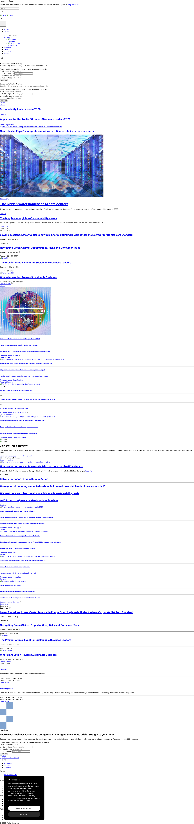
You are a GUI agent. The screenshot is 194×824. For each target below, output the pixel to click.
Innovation (4, 554)
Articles (7, 765)
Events (6, 31)
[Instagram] (4, 811)
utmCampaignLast (7, 73)
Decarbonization (6, 460)
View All (7, 37)
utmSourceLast (6, 78)
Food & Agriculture (7, 125)
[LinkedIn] (1, 811)
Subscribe (4, 80)
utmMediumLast (6, 76)
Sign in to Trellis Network (9, 758)
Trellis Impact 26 (10, 775)
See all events (5, 284)
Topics (6, 29)
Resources (8, 763)
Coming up (4, 226)
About (6, 53)
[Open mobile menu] (3, 24)
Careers (3, 115)
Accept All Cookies (24, 808)
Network (7, 49)
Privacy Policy (25, 801)
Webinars (7, 47)
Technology (4, 199)
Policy (2, 530)
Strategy (3, 505)
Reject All (24, 814)
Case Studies (5, 357)
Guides (2, 105)
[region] (24, 798)
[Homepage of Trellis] (3, 756)
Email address (6, 71)
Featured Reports (6, 382)
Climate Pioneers (6, 414)
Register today (73, 5)
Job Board (8, 51)
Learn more (16, 456)
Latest (2, 103)
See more (9, 355)
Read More (89, 471)
